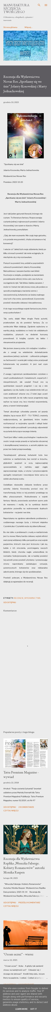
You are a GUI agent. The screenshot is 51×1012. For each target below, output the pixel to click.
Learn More (21, 1009)
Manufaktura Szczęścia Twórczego (16, 8)
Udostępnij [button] (9, 602)
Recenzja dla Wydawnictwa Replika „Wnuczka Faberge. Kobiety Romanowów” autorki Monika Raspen (24, 865)
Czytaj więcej (11, 810)
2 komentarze (26, 807)
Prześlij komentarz (29, 902)
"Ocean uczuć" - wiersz (18, 954)
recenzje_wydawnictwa (27, 598)
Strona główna (10, 27)
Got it (33, 1009)
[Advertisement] (25, 704)
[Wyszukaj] (39, 5)
